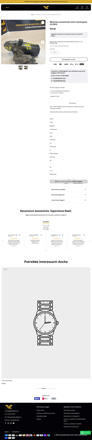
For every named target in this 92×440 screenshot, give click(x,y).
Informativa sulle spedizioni (71, 413)
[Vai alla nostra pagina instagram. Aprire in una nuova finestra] (8, 423)
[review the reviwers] (19, 235)
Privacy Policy (40, 410)
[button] (39, 388)
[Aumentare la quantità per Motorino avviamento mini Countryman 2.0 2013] (58, 52)
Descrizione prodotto (58, 189)
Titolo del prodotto (7, 380)
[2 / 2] (26, 68)
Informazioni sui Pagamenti (71, 416)
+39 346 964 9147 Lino (59, 78)
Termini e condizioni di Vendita (72, 424)
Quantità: (52, 49)
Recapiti (39, 419)
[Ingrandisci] (42, 22)
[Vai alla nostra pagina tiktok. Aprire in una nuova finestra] (11, 423)
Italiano (7, 432)
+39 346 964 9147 (15, 420)
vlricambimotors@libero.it (14, 417)
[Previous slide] (3, 42)
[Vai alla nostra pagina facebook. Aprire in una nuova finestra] (5, 423)
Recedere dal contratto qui (71, 426)
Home (32, 14)
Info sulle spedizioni (57, 195)
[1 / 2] (20, 68)
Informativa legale (42, 416)
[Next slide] (42, 42)
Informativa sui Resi (69, 410)
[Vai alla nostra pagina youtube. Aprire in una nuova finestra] (13, 423)
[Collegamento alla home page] (9, 407)
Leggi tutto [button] (14, 246)
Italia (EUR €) (15, 432)
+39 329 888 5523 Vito (59, 81)
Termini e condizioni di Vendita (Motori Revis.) (75, 420)
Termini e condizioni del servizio (46, 413)
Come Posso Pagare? (58, 200)
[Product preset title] (46, 323)
